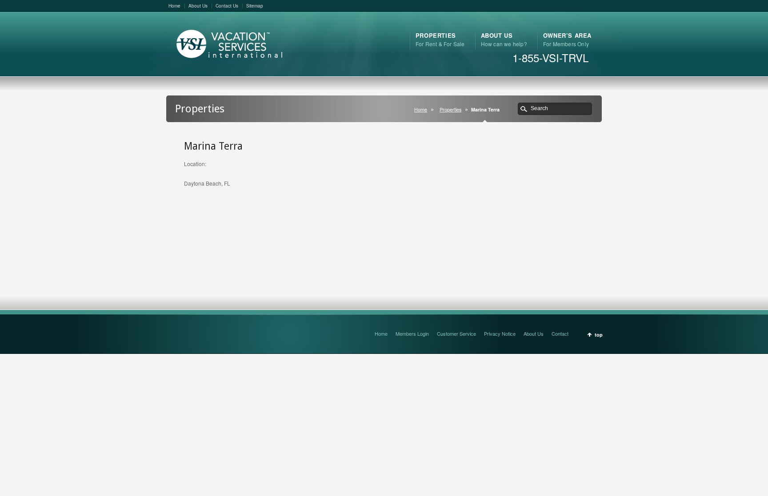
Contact (560, 333)
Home (174, 6)
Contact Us (227, 6)
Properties (450, 109)
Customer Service (456, 333)
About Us (198, 6)
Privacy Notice (500, 333)
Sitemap (254, 6)
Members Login (412, 333)
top (599, 334)
